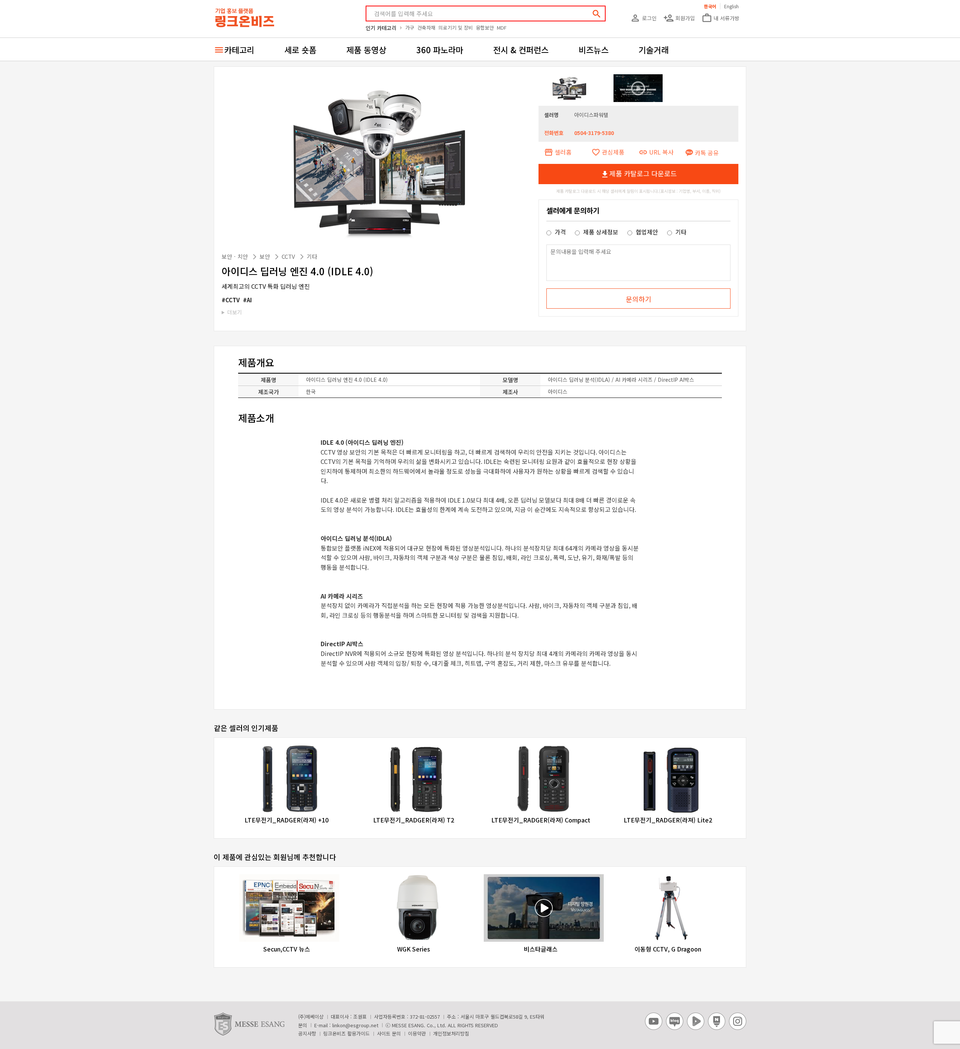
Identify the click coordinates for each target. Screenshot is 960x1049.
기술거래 (654, 50)
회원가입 (679, 18)
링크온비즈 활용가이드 (346, 1033)
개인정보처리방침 (451, 1033)
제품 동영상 (366, 50)
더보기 (234, 312)
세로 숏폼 (300, 50)
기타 (312, 256)
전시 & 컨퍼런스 (521, 50)
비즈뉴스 (594, 50)
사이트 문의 (389, 1033)
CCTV (289, 256)
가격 (560, 231)
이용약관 (417, 1033)
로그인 (643, 18)
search (596, 14)
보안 (266, 256)
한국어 (710, 6)
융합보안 (485, 27)
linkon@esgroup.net (355, 1025)
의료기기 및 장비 (455, 27)
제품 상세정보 (601, 231)
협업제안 (647, 231)
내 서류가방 (721, 18)
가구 (409, 27)
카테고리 (239, 50)
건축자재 (426, 27)
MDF (502, 27)
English (731, 6)
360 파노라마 (439, 50)
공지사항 (307, 1033)
